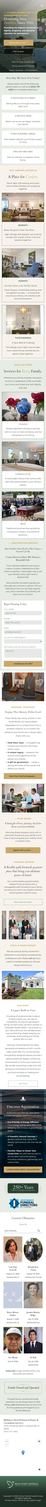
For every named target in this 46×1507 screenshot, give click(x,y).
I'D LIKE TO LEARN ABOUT (15, 637)
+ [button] (6, 1441)
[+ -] (23, 1455)
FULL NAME (9, 609)
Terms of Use (23, 1500)
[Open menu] (42, 5)
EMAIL (6, 628)
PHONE (7, 619)
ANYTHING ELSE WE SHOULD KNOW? (20, 647)
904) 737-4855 (11, 1431)
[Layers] (39, 1441)
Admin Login (35, 1500)
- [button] (6, 1444)
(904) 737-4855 (17, 62)
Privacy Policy (11, 1500)
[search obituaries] (39, 1231)
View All (23, 1224)
